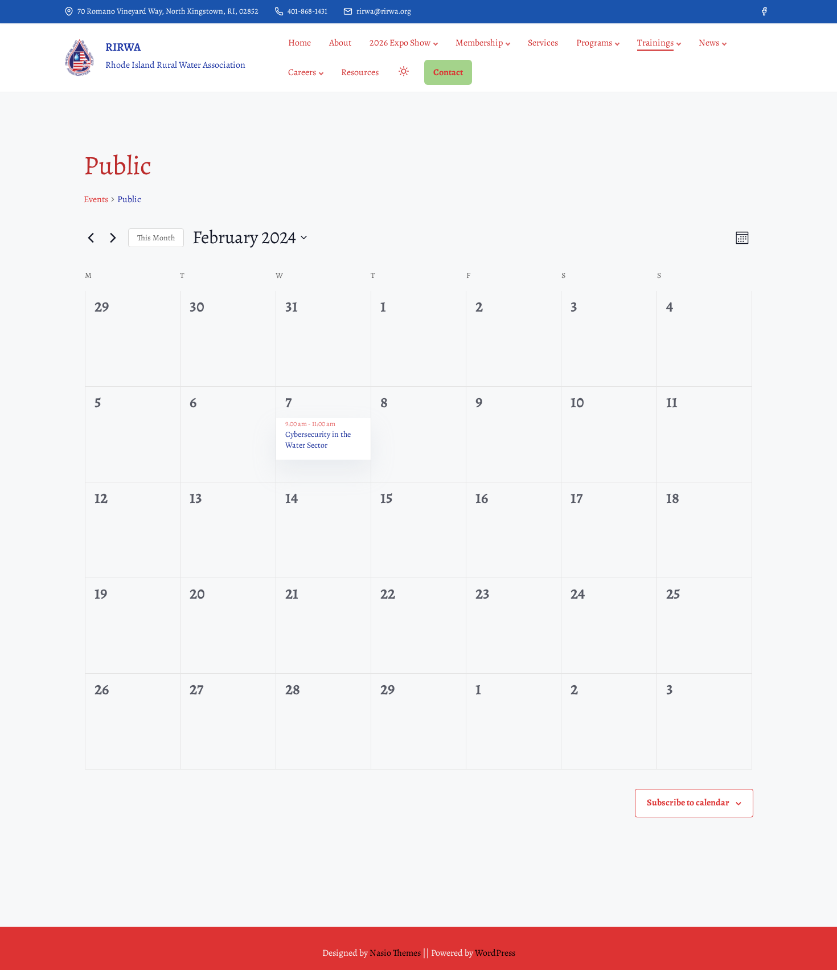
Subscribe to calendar (688, 802)
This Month (156, 237)
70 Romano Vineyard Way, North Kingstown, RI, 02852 (167, 11)
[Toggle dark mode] (401, 73)
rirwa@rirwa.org (383, 11)
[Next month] (113, 237)
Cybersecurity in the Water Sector (318, 440)
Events (96, 199)
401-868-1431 (306, 11)
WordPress (495, 953)
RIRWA (123, 47)
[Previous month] (90, 237)
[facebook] (764, 11)
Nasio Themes (396, 953)
